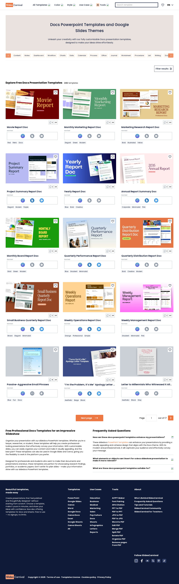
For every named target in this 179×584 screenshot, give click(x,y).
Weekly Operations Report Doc (82, 320)
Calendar (82, 55)
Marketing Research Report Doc (140, 127)
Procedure (139, 55)
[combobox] (136, 4)
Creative (79, 207)
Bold (124, 143)
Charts (63, 55)
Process (93, 55)
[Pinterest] (159, 561)
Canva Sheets (75, 525)
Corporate (126, 207)
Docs (21, 143)
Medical (94, 505)
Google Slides (74, 501)
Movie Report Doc (17, 127)
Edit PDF (116, 525)
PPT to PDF (117, 508)
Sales (92, 511)
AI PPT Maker (118, 498)
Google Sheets (75, 522)
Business (94, 501)
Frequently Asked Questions (148, 501)
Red (9, 143)
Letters (93, 528)
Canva (71, 505)
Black (83, 400)
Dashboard (39, 55)
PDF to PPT (117, 511)
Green (75, 143)
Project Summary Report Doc (24, 191)
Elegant (68, 143)
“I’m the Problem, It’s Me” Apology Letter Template (94, 384)
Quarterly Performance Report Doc (85, 255)
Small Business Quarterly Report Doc (29, 320)
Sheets (93, 522)
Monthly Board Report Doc (23, 255)
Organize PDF (118, 539)
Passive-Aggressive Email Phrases (28, 384)
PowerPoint (73, 498)
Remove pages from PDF (119, 543)
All (69, 528)
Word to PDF (118, 522)
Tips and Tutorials (143, 505)
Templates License (71, 577)
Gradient (73, 271)
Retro (15, 143)
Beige (76, 400)
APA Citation (118, 505)
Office (104, 55)
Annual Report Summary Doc (138, 191)
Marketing (95, 508)
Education (95, 498)
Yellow (140, 143)
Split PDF (116, 532)
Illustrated (132, 143)
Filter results (162, 68)
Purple (26, 207)
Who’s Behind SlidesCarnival (148, 498)
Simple (87, 336)
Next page (86, 418)
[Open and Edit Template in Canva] (23, 136)
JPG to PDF (117, 515)
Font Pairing (118, 501)
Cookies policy (89, 577)
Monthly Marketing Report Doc (82, 127)
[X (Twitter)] (153, 561)
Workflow (52, 55)
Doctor (168, 55)
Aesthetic (68, 400)
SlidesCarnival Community (147, 508)
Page (142, 418)
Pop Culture (96, 515)
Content (17, 55)
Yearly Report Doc (75, 191)
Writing (158, 55)
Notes (27, 55)
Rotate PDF (117, 535)
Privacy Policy (104, 577)
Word (70, 508)
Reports (94, 532)
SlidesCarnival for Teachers (148, 511)
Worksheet (126, 55)
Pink (143, 207)
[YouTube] (147, 561)
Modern (83, 143)
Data (72, 55)
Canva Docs (74, 515)
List (149, 55)
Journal (114, 55)
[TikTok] (164, 561)
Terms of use (53, 577)
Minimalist (136, 207)
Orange (68, 336)
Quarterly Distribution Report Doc (141, 255)
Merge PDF (117, 528)
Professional (78, 336)
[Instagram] (136, 561)
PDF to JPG (117, 518)
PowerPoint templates (118, 442)
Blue (66, 207)
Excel (70, 518)
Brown (10, 336)
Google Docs (74, 511)
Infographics (96, 525)
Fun (14, 400)
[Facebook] (142, 561)
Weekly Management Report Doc (141, 320)
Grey (139, 400)
